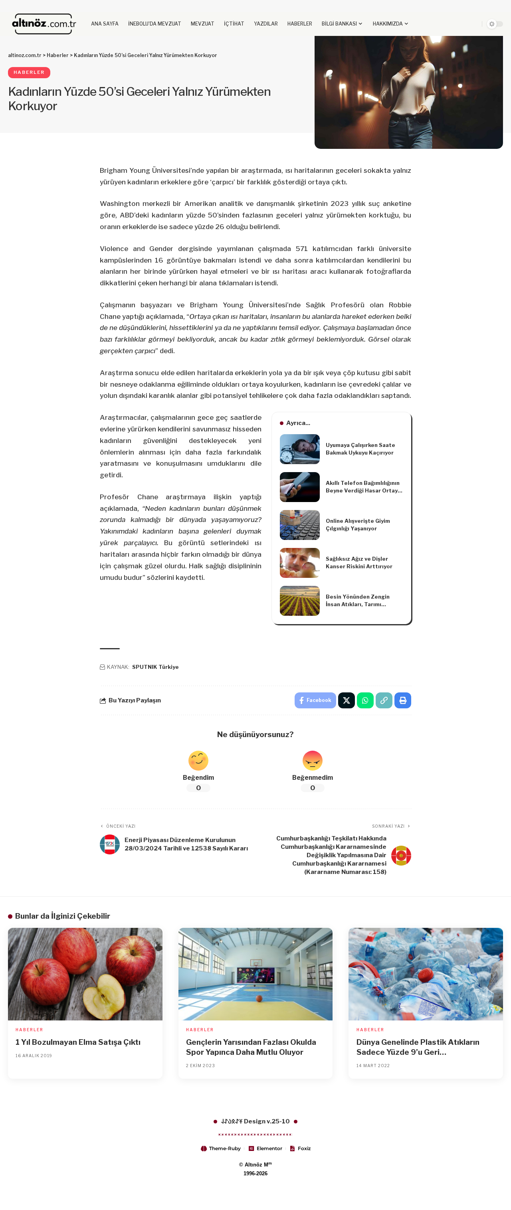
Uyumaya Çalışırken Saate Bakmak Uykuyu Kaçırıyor (360, 449)
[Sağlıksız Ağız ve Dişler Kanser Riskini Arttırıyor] (300, 563)
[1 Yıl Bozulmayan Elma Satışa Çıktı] (85, 974)
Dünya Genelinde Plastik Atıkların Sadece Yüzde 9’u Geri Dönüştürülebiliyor (418, 1047)
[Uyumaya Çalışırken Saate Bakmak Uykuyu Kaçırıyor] (300, 449)
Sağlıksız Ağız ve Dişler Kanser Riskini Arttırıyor (359, 563)
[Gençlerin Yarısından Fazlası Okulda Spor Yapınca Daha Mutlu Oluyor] (255, 974)
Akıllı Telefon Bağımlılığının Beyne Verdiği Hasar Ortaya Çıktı (363, 487)
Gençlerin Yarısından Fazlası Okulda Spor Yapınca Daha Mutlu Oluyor (251, 1047)
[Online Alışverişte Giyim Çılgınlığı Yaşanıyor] (300, 525)
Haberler (29, 72)
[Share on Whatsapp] (365, 700)
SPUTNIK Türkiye (155, 667)
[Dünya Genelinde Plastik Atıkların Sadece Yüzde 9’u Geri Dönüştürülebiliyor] (426, 974)
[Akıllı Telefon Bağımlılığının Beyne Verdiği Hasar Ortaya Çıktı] (300, 487)
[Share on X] (346, 700)
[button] (462, 24)
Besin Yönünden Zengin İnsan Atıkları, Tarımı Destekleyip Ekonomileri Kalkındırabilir (359, 601)
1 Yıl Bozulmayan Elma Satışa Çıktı (78, 1042)
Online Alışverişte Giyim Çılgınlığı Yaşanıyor (358, 525)
